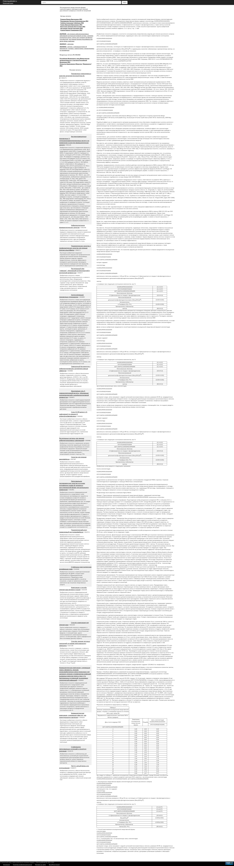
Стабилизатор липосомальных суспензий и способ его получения (72, 749)
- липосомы (67, 44)
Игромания (6, 864)
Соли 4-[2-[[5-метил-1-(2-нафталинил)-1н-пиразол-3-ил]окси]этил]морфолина (73, 414)
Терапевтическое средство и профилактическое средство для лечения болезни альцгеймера (75, 248)
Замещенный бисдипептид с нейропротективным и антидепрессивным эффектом (74, 369)
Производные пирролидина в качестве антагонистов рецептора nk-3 (75, 76)
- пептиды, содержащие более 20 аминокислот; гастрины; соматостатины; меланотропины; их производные (77, 48)
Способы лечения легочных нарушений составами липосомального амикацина (74, 643)
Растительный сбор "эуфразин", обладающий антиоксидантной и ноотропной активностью (74, 271)
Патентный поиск (8, 3)
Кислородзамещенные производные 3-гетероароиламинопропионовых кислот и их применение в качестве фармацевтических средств (74, 141)
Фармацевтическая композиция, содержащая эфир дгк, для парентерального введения (72, 715)
